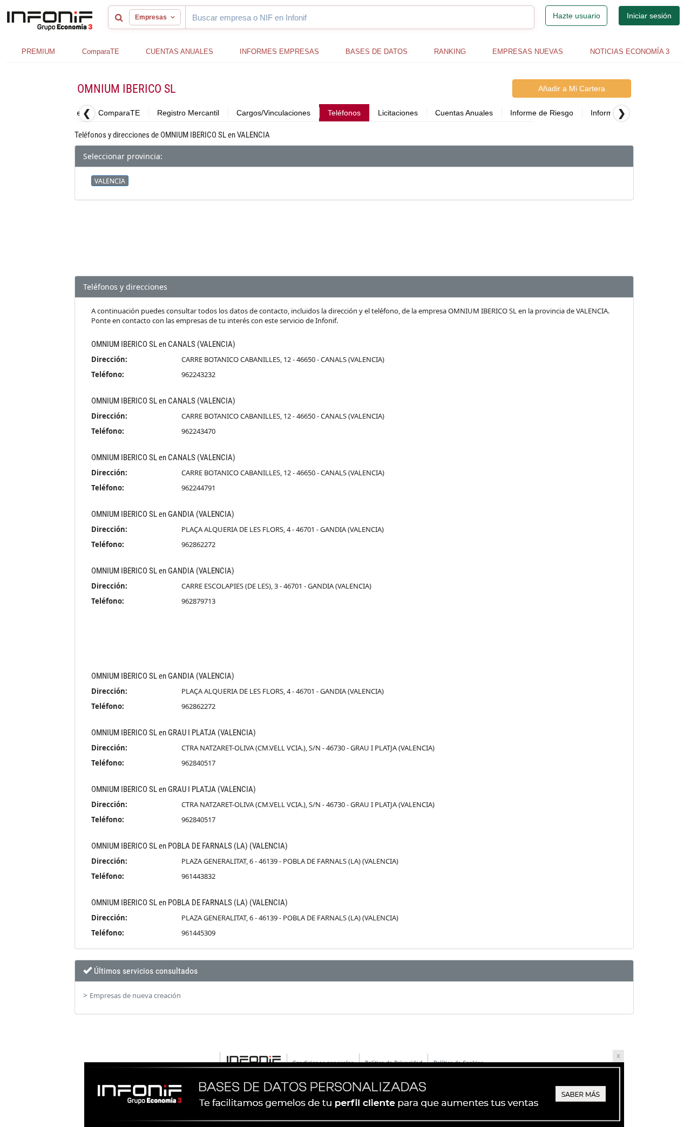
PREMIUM (38, 51)
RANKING (450, 51)
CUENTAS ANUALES (179, 51)
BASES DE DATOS (377, 51)
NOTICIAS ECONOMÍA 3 (629, 51)
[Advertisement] (354, 243)
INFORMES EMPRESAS (279, 51)
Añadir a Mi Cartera (571, 88)
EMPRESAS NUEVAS (527, 51)
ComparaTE (100, 51)
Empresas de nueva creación (135, 995)
